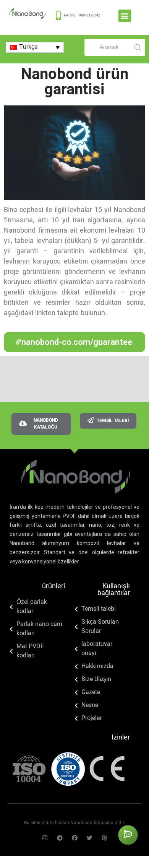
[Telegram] (60, 838)
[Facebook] (75, 838)
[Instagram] (45, 838)
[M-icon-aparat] (104, 838)
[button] (124, 16)
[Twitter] (89, 838)
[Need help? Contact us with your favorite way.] (128, 835)
